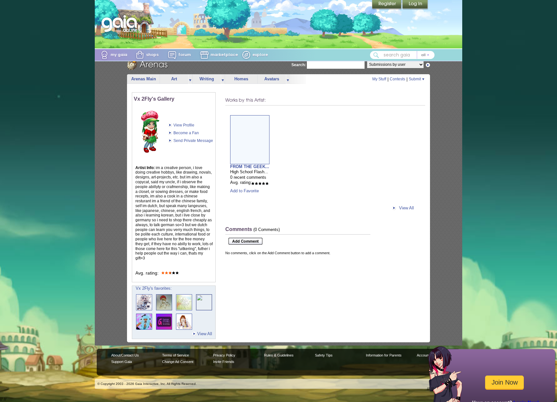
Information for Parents (384, 355)
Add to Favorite (244, 190)
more (190, 79)
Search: (298, 65)
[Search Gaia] (376, 55)
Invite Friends (223, 362)
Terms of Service (175, 355)
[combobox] (402, 55)
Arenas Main (143, 78)
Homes (241, 78)
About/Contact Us (125, 355)
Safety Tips (324, 355)
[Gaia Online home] (121, 23)
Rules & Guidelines (279, 355)
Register (387, 5)
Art (174, 78)
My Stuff (379, 79)
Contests (397, 79)
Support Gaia (121, 362)
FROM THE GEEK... (249, 166)
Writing (207, 78)
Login (415, 5)
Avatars (271, 78)
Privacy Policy (224, 355)
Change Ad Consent (177, 362)
